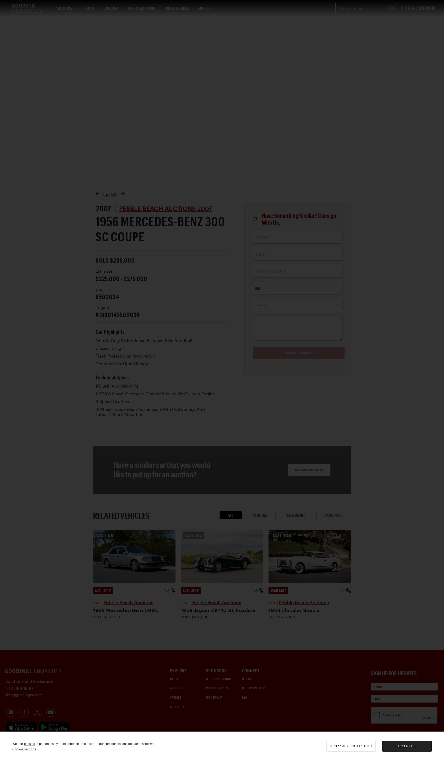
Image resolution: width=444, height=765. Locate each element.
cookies (29, 744)
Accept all (406, 746)
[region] (222, 748)
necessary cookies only (350, 746)
